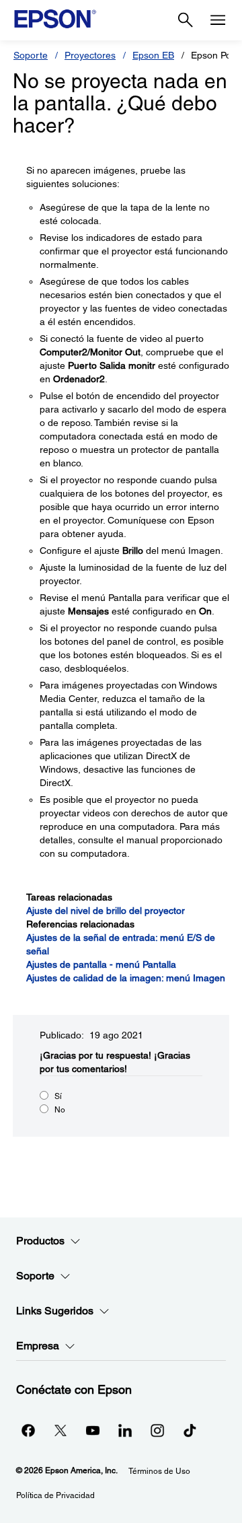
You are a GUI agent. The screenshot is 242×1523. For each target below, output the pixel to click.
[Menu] (218, 20)
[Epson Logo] (55, 19)
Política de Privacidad (55, 1495)
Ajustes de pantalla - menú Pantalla (101, 964)
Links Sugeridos (54, 1310)
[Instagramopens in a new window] (157, 1430)
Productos (40, 1240)
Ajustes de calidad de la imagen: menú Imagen (125, 977)
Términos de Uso (159, 1471)
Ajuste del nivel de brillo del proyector (105, 910)
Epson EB (153, 55)
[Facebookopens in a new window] (28, 1430)
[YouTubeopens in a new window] (93, 1430)
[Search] (185, 20)
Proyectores (90, 55)
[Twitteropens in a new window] (60, 1430)
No (59, 1109)
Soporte (30, 55)
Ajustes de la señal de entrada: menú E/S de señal (120, 944)
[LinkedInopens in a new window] (125, 1430)
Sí (58, 1096)
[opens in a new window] (189, 1430)
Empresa (37, 1345)
